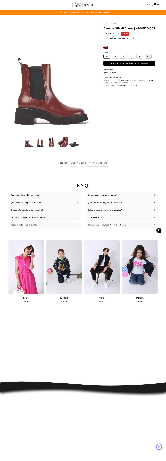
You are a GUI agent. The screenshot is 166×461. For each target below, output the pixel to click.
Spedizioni (46, 409)
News (44, 440)
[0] (153, 5)
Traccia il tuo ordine (51, 405)
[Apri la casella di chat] (159, 447)
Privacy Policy (48, 429)
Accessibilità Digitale (51, 425)
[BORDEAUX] (105, 47)
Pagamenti (46, 417)
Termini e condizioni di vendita (56, 421)
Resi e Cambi (48, 413)
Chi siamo (46, 437)
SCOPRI (26, 302)
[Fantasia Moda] (83, 5)
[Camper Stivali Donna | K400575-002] (29, 142)
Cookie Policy (48, 433)
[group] (83, 271)
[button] (148, 5)
